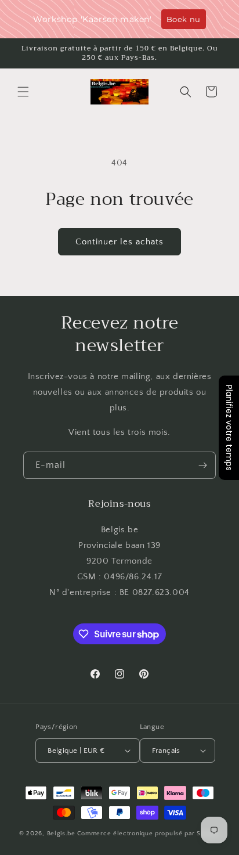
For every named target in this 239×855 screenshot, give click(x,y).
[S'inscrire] (202, 465)
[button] (23, 91)
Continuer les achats (119, 242)
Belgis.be (61, 833)
